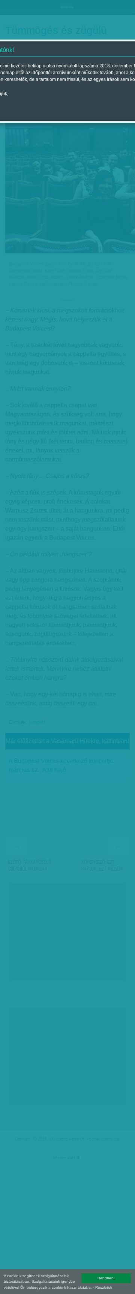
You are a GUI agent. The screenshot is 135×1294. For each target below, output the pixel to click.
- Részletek (102, 1287)
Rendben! (106, 1278)
